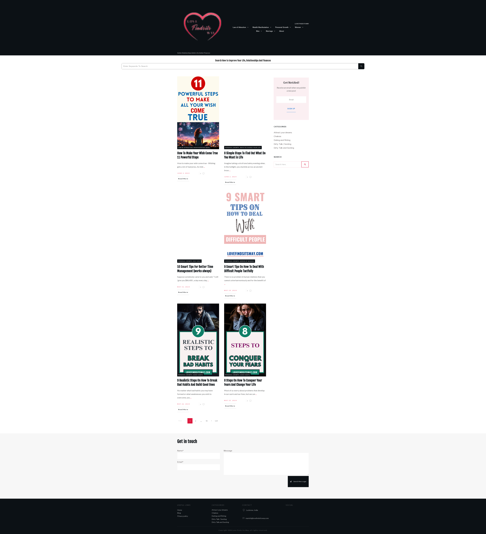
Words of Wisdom (247, 261)
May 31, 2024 (183, 287)
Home (179, 510)
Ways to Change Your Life (250, 147)
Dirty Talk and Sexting (284, 148)
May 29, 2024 (230, 290)
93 (207, 421)
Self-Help (197, 261)
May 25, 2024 (230, 400)
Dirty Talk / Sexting (282, 144)
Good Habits (198, 375)
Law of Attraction (185, 147)
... (204, 167)
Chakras (277, 136)
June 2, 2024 (230, 176)
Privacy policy (182, 516)
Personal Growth (232, 147)
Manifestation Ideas (202, 147)
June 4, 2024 (183, 173)
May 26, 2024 (183, 404)
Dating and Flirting (282, 140)
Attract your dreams (283, 132)
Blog (179, 513)
